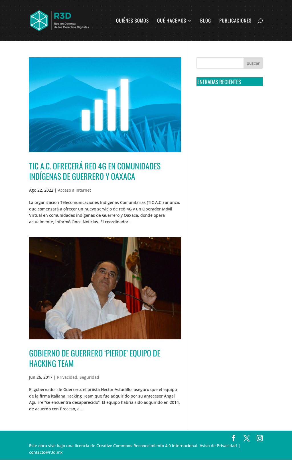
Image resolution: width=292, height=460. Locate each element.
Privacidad (67, 377)
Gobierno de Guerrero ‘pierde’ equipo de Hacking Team (94, 358)
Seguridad (89, 377)
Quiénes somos (132, 21)
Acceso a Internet (74, 190)
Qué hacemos (171, 21)
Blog (205, 21)
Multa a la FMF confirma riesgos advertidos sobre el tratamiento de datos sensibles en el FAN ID (226, 128)
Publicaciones (235, 21)
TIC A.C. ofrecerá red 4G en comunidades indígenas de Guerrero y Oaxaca (95, 171)
